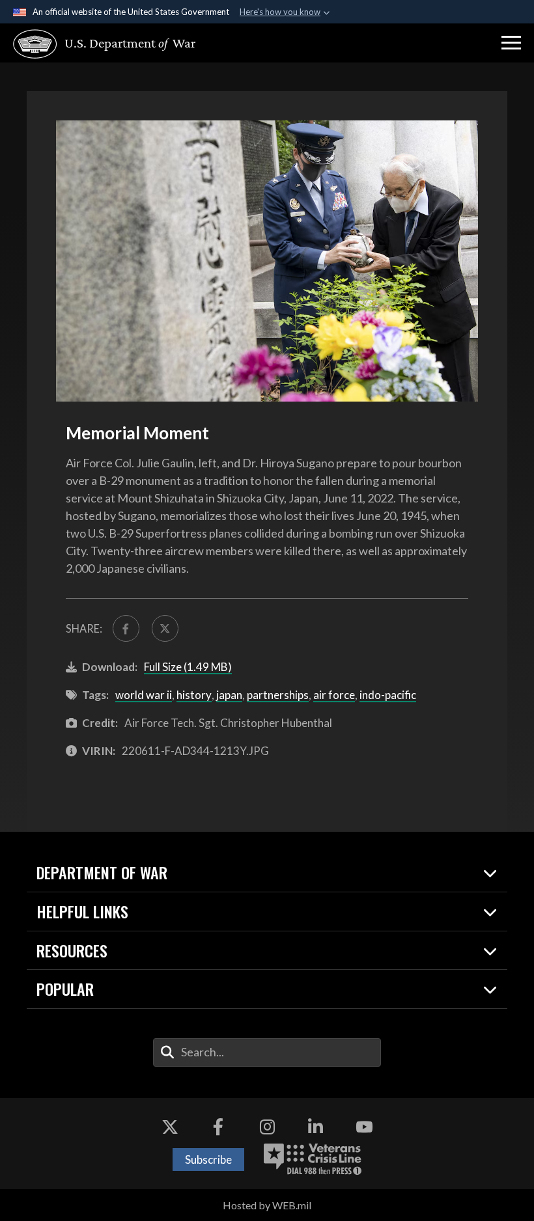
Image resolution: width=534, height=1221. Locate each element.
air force (334, 695)
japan (229, 695)
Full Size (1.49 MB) (188, 667)
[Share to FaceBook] (126, 628)
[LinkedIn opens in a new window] (316, 1127)
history (194, 695)
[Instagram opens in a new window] (267, 1127)
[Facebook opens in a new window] (218, 1127)
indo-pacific (387, 695)
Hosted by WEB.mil (267, 1205)
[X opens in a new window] (170, 1127)
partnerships (278, 695)
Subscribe (208, 1159)
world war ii (143, 695)
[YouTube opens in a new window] (364, 1127)
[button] (511, 43)
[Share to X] (165, 628)
